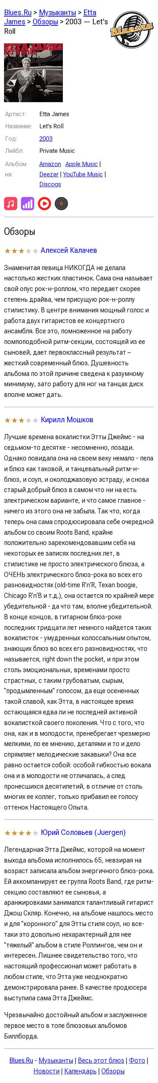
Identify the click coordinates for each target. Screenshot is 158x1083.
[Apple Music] (10, 205)
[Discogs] (61, 205)
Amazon (50, 164)
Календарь (80, 1071)
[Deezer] (27, 205)
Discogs (50, 184)
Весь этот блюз (101, 1060)
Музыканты (57, 12)
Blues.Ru (18, 12)
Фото (137, 1060)
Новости (46, 1071)
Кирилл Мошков (67, 419)
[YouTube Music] (44, 205)
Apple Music (81, 164)
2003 (46, 138)
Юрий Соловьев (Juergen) (83, 832)
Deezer (48, 174)
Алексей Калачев (69, 250)
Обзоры (45, 21)
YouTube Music (83, 174)
